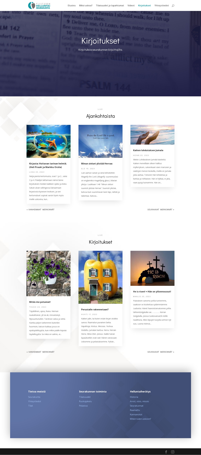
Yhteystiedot (162, 6)
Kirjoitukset (144, 6)
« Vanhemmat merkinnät (41, 209)
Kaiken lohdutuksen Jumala (148, 150)
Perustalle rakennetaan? (95, 309)
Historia (134, 396)
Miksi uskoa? (85, 6)
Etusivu (72, 6)
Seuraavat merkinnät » (161, 209)
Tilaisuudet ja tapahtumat (110, 6)
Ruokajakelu (85, 401)
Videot (131, 6)
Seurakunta (34, 396)
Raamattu (135, 410)
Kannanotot (136, 414)
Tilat (30, 405)
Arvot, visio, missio (139, 401)
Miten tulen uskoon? (140, 418)
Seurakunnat (136, 405)
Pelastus (83, 405)
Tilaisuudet (85, 396)
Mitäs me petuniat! (40, 301)
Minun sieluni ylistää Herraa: (97, 163)
